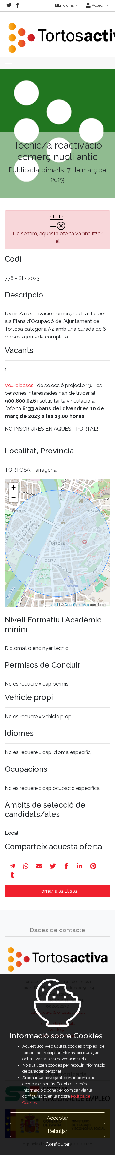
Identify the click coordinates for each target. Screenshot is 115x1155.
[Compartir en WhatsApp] (26, 866)
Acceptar (57, 1118)
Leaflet (53, 604)
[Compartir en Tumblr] (13, 875)
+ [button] (14, 488)
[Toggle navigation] (8, 63)
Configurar (57, 1144)
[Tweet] (53, 866)
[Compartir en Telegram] (12, 866)
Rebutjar (57, 1131)
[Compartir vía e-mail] (39, 866)
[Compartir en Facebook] (66, 866)
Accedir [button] (98, 5)
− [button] (14, 497)
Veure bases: (20, 385)
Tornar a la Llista (57, 891)
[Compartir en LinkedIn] (79, 866)
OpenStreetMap (77, 604)
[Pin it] (93, 866)
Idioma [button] (68, 5)
